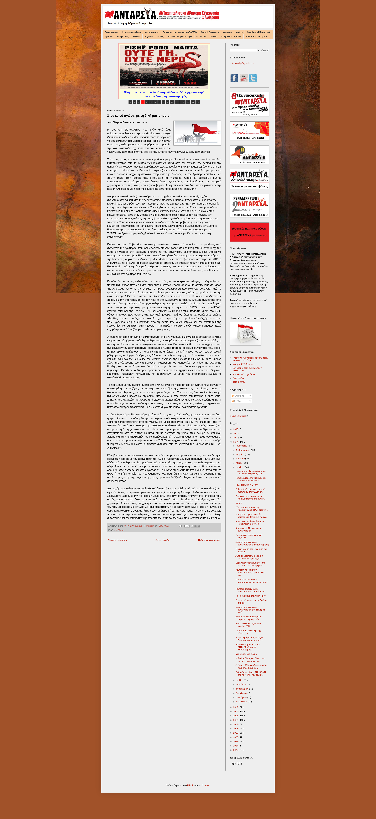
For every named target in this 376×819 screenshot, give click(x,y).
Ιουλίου (240, 680)
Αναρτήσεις (239, 396)
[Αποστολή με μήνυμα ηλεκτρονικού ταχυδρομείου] (185, 526)
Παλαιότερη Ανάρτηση (209, 540)
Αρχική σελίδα (162, 540)
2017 (236, 724)
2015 (236, 715)
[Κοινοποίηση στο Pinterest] (198, 526)
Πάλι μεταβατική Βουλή (246, 485)
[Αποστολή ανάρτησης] (180, 526)
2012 (236, 442)
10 (172, 102)
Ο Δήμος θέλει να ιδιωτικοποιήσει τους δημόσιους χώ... (251, 666)
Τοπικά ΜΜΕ (239, 382)
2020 (236, 737)
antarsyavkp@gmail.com (242, 63)
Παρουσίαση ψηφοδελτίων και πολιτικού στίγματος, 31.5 (250, 472)
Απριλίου (240, 458)
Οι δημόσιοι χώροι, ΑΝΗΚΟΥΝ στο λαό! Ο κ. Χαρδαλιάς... (250, 673)
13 (188, 102)
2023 (236, 741)
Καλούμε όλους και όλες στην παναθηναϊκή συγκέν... (250, 659)
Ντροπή (239, 503)
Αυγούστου (242, 684)
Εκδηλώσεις (123, 36)
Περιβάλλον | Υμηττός (231, 36)
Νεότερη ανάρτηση (117, 540)
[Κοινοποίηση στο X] (192, 526)
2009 (236, 429)
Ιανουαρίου (242, 445)
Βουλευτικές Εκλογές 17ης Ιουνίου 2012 (248, 624)
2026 (236, 750)
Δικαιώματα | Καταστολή (258, 32)
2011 (235, 437)
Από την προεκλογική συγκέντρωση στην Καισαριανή (252, 543)
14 (193, 102)
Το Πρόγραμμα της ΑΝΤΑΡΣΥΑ (250, 596)
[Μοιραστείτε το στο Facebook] (195, 526)
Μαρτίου (240, 454)
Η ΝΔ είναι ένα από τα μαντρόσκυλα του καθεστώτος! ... (251, 582)
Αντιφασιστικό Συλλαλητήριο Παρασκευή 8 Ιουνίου (249, 522)
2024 (236, 745)
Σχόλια (237, 401)
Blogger (205, 785)
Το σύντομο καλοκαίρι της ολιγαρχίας (248, 631)
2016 (236, 720)
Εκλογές (137, 36)
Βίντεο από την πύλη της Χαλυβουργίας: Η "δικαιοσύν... (251, 508)
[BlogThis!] (188, 526)
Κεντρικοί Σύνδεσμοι (243, 364)
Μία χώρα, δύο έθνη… (246, 654)
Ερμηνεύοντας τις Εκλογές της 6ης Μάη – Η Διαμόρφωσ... (250, 564)
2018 (236, 728)
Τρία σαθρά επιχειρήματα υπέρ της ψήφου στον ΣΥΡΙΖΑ (250, 490)
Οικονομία (201, 36)
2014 (236, 711)
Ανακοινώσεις (111, 32)
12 (182, 102)
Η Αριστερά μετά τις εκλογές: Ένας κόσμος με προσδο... (249, 638)
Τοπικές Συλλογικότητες (244, 374)
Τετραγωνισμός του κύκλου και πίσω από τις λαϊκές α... (250, 479)
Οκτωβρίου (241, 693)
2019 (236, 732)
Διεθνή (239, 32)
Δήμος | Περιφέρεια (210, 32)
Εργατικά (149, 36)
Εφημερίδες (238, 378)
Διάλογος (227, 32)
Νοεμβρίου (241, 697)
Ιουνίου (240, 467)
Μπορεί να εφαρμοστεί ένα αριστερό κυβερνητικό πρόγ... (251, 515)
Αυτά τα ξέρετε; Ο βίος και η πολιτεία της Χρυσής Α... (249, 557)
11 (177, 102)
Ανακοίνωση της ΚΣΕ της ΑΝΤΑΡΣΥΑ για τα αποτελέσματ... (247, 647)
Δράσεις (109, 36)
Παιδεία (213, 36)
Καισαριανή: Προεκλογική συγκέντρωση (248, 529)
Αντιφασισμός (152, 32)
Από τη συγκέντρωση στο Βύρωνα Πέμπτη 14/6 (248, 617)
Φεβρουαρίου (243, 450)
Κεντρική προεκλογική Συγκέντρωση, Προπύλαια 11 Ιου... (250, 572)
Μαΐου (239, 463)
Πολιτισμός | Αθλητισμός (257, 36)
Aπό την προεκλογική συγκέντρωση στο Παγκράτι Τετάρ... (250, 610)
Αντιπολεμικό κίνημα (131, 32)
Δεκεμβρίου (242, 701)
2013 (236, 707)
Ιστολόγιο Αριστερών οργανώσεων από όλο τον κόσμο (250, 359)
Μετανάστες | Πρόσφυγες (180, 36)
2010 (236, 433)
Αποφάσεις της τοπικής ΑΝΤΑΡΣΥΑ (180, 32)
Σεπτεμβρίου (242, 688)
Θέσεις (160, 36)
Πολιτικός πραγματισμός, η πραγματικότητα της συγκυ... (250, 497)
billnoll (190, 785)
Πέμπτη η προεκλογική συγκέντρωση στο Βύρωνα (250, 590)
